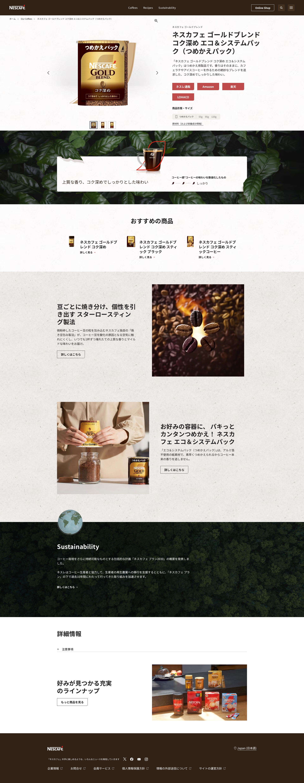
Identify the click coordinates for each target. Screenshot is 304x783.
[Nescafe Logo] (17, 8)
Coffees (133, 8)
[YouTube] (139, 759)
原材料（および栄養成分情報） (187, 123)
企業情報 (53, 768)
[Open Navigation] (291, 7)
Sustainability (167, 8)
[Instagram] (146, 759)
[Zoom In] (156, 21)
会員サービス (102, 768)
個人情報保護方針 (133, 768)
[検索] (281, 7)
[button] (94, 125)
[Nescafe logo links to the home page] (55, 748)
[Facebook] (132, 759)
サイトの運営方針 (210, 768)
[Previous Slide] (48, 73)
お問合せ (76, 768)
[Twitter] (124, 759)
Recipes (148, 8)
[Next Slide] (157, 73)
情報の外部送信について (172, 768)
